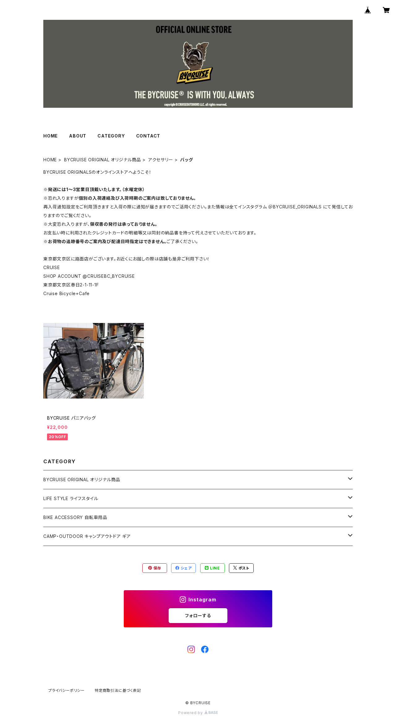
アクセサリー (160, 159)
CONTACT (148, 135)
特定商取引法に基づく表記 (118, 690)
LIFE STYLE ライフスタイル (70, 498)
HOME (50, 135)
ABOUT (77, 135)
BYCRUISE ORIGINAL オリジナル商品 (102, 159)
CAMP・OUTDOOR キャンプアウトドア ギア (87, 536)
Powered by (191, 712)
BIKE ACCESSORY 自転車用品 (75, 517)
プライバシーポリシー (66, 690)
